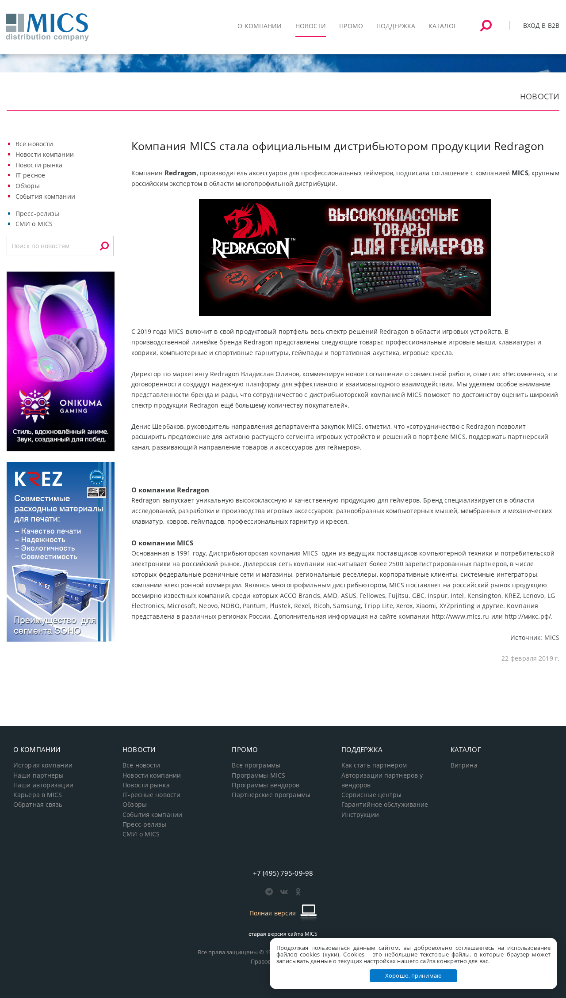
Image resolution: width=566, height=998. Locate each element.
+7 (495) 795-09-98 (283, 873)
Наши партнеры (38, 775)
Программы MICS (258, 775)
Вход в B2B (541, 25)
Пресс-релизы (37, 213)
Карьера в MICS (37, 795)
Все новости (34, 144)
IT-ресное (30, 175)
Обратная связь (38, 805)
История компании (43, 765)
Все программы (256, 765)
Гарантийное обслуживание (384, 805)
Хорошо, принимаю (413, 975)
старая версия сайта (283, 934)
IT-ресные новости (151, 795)
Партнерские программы (271, 795)
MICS (551, 637)
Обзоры (27, 185)
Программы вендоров (265, 785)
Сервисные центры (371, 795)
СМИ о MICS (34, 223)
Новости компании (44, 154)
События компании (45, 196)
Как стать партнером (374, 765)
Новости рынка (39, 165)
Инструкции (360, 815)
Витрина (464, 765)
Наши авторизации (43, 785)
